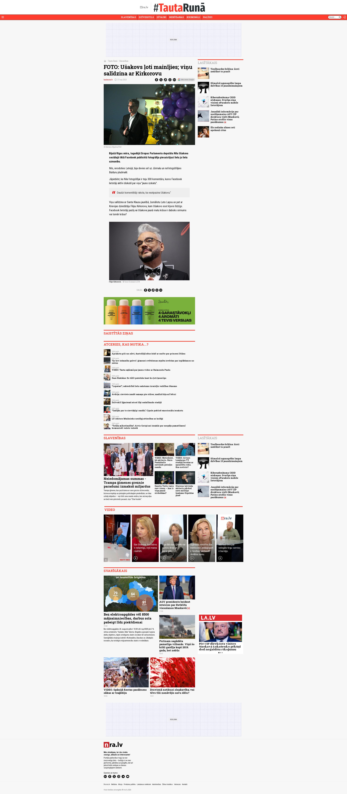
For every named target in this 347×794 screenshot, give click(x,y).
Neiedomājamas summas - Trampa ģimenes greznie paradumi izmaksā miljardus (127, 482)
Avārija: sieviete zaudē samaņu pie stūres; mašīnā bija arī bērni (144, 394)
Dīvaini (161, 17)
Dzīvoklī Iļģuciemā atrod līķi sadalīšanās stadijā (137, 402)
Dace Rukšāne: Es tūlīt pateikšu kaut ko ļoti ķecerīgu (139, 378)
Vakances (177, 784)
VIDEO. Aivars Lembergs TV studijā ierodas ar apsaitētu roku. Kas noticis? (184, 462)
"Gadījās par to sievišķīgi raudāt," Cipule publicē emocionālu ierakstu (147, 410)
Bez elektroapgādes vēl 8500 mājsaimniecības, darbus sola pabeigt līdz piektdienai (127, 618)
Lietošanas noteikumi (144, 784)
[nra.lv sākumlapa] (144, 7)
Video (109, 509)
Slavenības (128, 17)
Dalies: (140, 290)
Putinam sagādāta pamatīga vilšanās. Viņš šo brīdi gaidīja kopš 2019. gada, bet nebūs (176, 645)
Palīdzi (207, 17)
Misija (120, 784)
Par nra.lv (107, 784)
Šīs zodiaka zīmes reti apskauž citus (223, 128)
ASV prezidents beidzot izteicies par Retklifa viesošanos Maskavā (174, 605)
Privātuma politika (130, 784)
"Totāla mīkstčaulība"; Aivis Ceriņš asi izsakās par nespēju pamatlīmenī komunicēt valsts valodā (149, 426)
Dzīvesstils (146, 17)
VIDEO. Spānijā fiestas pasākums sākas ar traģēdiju (125, 691)
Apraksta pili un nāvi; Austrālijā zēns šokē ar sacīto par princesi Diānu (148, 353)
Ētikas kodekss (167, 784)
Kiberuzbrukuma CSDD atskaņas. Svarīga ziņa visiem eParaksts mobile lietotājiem (224, 101)
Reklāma (114, 784)
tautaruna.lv (108, 80)
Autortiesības (156, 784)
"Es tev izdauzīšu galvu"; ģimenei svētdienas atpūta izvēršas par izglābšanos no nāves (153, 361)
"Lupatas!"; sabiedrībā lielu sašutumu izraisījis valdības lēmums (144, 386)
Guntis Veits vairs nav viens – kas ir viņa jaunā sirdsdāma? (164, 489)
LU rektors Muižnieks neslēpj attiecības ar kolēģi (137, 418)
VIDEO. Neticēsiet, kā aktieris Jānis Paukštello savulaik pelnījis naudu (164, 462)
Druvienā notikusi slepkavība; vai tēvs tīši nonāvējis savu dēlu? (172, 691)
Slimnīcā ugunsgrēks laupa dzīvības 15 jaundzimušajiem (226, 84)
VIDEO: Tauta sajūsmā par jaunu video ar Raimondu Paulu (141, 370)
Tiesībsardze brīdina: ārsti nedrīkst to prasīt (225, 70)
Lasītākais (207, 63)
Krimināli (193, 17)
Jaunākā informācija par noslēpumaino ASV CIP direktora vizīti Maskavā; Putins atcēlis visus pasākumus (225, 116)
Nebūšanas (176, 17)
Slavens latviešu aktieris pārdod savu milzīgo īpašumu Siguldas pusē (185, 491)
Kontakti (184, 784)
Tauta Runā (112, 61)
